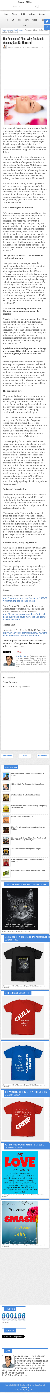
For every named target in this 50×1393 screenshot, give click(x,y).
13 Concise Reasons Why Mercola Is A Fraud (28, 870)
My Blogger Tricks (29, 1390)
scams (21, 30)
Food (6, 19)
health (17, 30)
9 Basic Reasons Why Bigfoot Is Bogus (26, 849)
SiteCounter (5, 1322)
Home (6, 14)
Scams (34, 19)
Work (27, 19)
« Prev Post (7, 756)
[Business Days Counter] (14, 1320)
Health (23, 14)
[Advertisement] (25, 70)
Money (25, 25)
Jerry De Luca (21, 656)
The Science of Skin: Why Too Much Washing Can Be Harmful (23, 40)
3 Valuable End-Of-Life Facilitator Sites (25, 795)
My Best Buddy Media (24, 1385)
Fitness (14, 14)
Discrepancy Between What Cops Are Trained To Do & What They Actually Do (28, 839)
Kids (19, 19)
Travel (43, 19)
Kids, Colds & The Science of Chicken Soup (27, 784)
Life (13, 19)
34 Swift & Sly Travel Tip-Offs (22, 816)
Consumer (42, 14)
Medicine (32, 14)
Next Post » (42, 756)
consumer (10, 30)
